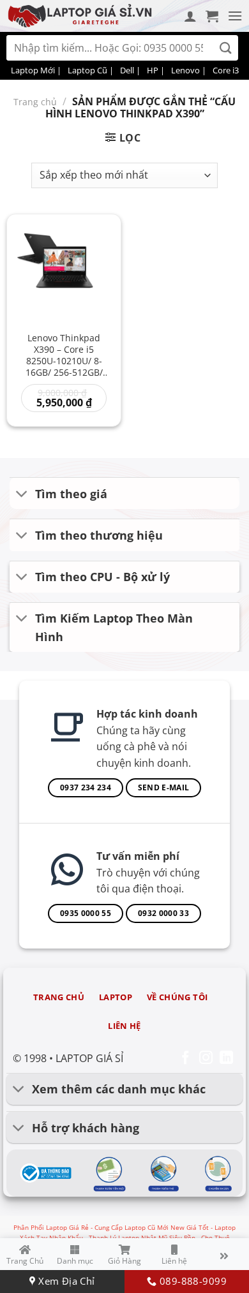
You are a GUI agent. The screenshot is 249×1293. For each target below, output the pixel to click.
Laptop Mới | (36, 70)
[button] (212, 16)
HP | (156, 70)
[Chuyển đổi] (22, 494)
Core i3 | (229, 70)
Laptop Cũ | (91, 70)
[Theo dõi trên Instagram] (206, 1058)
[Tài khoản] (190, 16)
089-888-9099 (191, 1281)
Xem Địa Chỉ (65, 1281)
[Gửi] (225, 48)
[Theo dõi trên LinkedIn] (226, 1058)
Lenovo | (188, 70)
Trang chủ (35, 102)
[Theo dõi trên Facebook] (185, 1058)
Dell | (130, 70)
